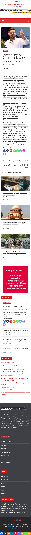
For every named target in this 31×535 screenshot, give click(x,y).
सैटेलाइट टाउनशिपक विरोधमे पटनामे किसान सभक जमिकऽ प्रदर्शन (14, 390)
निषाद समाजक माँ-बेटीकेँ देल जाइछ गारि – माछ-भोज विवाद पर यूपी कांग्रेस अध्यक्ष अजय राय (15, 331)
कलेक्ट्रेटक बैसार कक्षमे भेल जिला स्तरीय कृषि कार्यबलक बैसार (15, 195)
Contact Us (4, 448)
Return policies (5, 462)
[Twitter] (20, 150)
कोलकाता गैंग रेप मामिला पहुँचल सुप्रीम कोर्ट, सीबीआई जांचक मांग (14, 224)
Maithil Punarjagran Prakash (19, 64)
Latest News (4, 476)
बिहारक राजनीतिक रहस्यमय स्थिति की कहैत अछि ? (15, 161)
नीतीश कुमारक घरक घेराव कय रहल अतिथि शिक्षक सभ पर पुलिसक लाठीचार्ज (14, 253)
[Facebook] (4, 150)
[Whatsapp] (17, 150)
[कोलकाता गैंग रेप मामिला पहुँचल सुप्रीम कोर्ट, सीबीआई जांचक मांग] (15, 206)
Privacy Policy (5, 455)
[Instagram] (23, 150)
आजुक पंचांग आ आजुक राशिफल (14, 306)
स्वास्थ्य (2, 493)
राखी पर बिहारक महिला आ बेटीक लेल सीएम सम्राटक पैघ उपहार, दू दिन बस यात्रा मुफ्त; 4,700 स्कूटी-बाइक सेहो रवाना (15, 340)
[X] (7, 150)
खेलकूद (2, 483)
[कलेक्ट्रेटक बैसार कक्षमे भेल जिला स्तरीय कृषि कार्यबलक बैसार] (15, 177)
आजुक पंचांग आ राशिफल (7, 302)
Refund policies (5, 466)
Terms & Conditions (6, 452)
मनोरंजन (3, 490)
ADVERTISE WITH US (6, 441)
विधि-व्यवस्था (5, 50)
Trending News (5, 480)
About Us (4, 445)
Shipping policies (6, 459)
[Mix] (14, 150)
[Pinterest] (11, 150)
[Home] (15, 10)
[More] (4, 154)
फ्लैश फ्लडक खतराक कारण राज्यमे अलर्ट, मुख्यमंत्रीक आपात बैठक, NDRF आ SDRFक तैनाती (15, 349)
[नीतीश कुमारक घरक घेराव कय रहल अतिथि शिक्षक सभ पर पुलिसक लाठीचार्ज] (15, 235)
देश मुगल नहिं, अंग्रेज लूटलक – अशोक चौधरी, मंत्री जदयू (15, 166)
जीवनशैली (3, 486)
